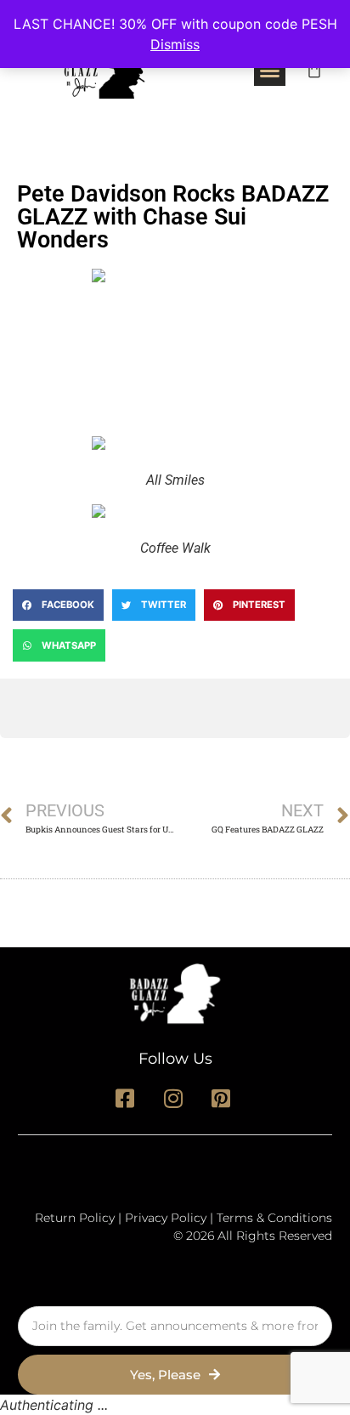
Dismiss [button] (175, 44)
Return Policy (75, 1217)
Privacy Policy (165, 1217)
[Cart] (314, 69)
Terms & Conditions (274, 1217)
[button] (270, 70)
